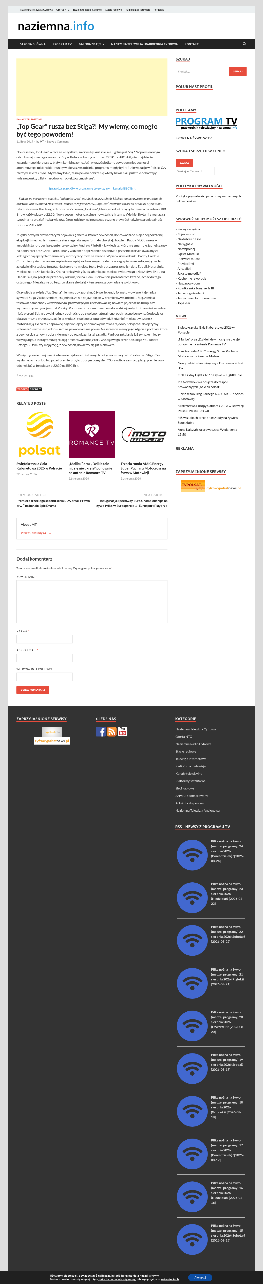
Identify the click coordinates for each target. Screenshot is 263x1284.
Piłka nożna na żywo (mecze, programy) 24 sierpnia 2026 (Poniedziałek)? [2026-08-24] (227, 851)
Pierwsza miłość (189, 258)
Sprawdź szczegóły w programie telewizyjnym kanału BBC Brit (92, 188)
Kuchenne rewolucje (192, 278)
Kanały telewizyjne (29, 119)
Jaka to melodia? (189, 273)
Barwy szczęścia (189, 229)
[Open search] (244, 44)
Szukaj (184, 162)
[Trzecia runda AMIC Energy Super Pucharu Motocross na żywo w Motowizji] (144, 436)
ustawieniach (170, 1279)
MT (42, 141)
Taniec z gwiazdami (191, 293)
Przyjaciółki (186, 263)
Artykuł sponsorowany (191, 795)
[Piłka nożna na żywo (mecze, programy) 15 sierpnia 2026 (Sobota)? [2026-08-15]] (192, 1253)
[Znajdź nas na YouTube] (123, 732)
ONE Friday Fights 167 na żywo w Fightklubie (210, 375)
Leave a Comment (58, 141)
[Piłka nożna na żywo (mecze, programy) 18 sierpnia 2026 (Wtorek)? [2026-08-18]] (192, 1125)
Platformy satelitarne (190, 781)
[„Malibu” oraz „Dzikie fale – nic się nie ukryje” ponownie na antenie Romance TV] (92, 436)
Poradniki (159, 9)
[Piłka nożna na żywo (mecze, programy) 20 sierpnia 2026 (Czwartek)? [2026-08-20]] (192, 1040)
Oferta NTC (62, 9)
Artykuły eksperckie (189, 803)
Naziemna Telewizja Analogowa (197, 810)
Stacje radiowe (113, 9)
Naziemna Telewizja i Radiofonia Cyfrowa (144, 44)
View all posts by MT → (36, 533)
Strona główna (33, 44)
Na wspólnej (186, 249)
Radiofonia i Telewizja (138, 9)
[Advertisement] (91, 87)
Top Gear (184, 303)
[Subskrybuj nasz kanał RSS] (112, 732)
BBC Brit (35, 389)
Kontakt (192, 44)
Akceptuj (200, 1277)
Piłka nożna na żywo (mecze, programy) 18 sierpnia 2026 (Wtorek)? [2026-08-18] (227, 1107)
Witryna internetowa (34, 669)
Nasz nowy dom (189, 283)
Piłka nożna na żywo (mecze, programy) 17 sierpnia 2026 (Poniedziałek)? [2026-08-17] (227, 1150)
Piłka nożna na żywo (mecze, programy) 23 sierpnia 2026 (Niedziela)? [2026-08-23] (227, 893)
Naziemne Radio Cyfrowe (87, 9)
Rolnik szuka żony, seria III (196, 288)
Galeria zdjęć (90, 44)
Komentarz (26, 576)
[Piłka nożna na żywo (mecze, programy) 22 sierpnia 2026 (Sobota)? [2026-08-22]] (192, 954)
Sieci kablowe (184, 788)
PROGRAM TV (62, 44)
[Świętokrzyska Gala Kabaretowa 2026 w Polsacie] (39, 436)
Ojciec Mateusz (188, 254)
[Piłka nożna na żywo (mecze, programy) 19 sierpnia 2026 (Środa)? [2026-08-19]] (192, 1083)
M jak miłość (186, 234)
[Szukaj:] (211, 71)
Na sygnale (185, 244)
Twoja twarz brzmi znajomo (197, 298)
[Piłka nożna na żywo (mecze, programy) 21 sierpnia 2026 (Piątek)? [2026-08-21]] (192, 997)
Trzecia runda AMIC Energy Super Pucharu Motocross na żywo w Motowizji (143, 468)
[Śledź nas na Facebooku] (101, 732)
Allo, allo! (184, 268)
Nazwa (22, 631)
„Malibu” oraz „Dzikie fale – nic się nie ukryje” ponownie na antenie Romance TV (90, 468)
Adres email (27, 650)
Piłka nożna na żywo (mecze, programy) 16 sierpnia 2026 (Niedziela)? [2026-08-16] (227, 1192)
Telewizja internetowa (190, 759)
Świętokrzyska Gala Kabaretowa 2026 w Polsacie (39, 466)
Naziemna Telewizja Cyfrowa (36, 9)
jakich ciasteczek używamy (117, 1279)
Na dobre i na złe (189, 239)
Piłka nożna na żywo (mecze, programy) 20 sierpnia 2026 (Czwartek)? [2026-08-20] (227, 1022)
